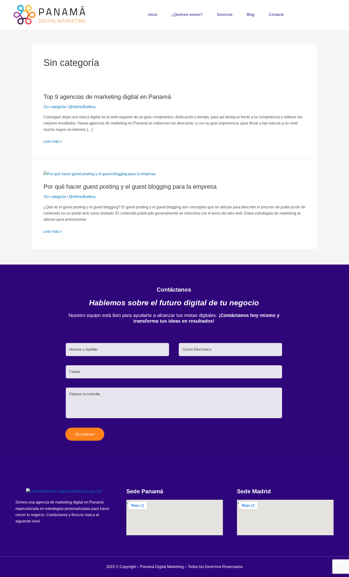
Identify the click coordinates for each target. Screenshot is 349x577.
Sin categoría (54, 107)
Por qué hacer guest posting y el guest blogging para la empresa (130, 186)
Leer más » (52, 140)
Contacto (276, 15)
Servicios (224, 15)
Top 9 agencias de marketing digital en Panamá (107, 96)
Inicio (152, 15)
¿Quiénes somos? (187, 15)
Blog (251, 15)
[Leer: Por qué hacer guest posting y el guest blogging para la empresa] (99, 174)
